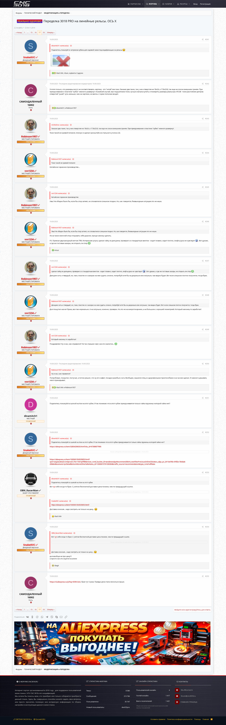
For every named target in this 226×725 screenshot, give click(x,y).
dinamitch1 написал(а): (60, 46)
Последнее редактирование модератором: (80, 84)
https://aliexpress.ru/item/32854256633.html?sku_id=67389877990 (75, 446)
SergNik (19, 28)
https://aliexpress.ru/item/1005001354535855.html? (70, 505)
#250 (207, 364)
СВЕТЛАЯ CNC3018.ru (23, 719)
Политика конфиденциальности (179, 719)
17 (40, 32)
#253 (207, 472)
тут (54, 486)
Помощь (197, 719)
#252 (207, 432)
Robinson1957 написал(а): (61, 159)
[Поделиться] (202, 39)
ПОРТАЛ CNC (135, 4)
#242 (207, 84)
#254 (207, 527)
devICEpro (126, 707)
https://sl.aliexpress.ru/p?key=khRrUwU (65, 582)
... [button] (27, 32)
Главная (206, 719)
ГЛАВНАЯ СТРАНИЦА (188, 702)
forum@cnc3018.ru (188, 696)
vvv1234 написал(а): (59, 193)
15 (31, 32)
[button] (142, 4)
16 (35, 32)
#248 (207, 295)
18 (44, 32)
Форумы (153, 4)
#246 (207, 221)
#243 (207, 119)
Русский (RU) (40, 719)
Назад (19, 32)
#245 (207, 187)
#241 (207, 39)
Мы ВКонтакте (186, 690)
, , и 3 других (69, 73)
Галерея (168, 4)
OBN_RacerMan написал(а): (62, 533)
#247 (207, 261)
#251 (207, 398)
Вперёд (50, 32)
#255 (207, 576)
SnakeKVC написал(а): (59, 501)
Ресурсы (183, 4)
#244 (207, 153)
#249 (207, 329)
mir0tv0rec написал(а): (60, 125)
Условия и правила (158, 719)
